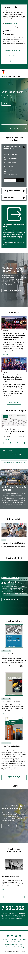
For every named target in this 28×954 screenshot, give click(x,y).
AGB (21, 944)
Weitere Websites (6, 947)
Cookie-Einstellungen (19, 947)
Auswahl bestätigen (10, 56)
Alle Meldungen (14, 402)
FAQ (19, 942)
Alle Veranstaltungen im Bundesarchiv (14, 462)
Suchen (20, 180)
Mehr (2, 922)
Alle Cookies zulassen (11, 51)
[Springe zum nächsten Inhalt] (25, 128)
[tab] (11, 23)
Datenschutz (6, 61)
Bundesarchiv (4, 76)
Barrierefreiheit (11, 942)
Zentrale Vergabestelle (11, 944)
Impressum (13, 939)
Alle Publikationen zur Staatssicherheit (14, 777)
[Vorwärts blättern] (25, 453)
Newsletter (4, 939)
